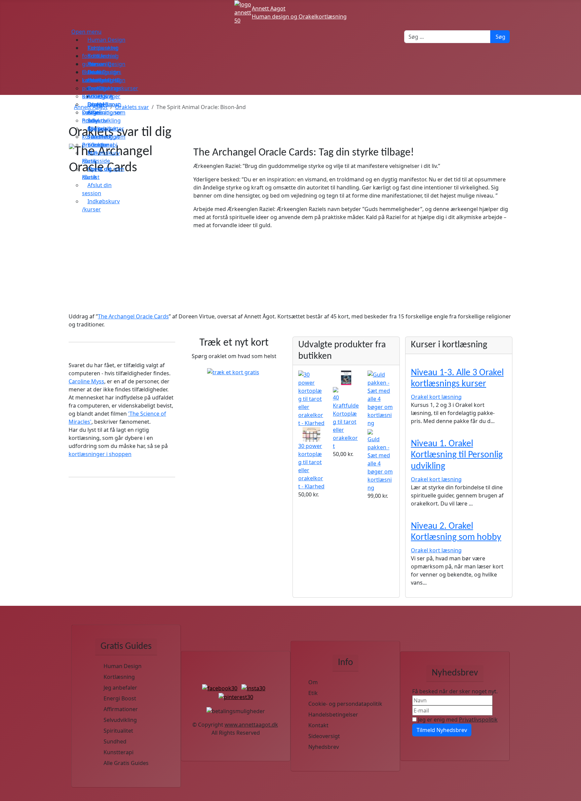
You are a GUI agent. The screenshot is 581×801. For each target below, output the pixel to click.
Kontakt (318, 725)
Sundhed (115, 741)
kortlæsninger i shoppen (100, 454)
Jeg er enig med (457, 719)
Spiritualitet (118, 730)
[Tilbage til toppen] (573, 793)
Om (313, 682)
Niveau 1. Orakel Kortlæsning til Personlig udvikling (457, 455)
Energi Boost (120, 698)
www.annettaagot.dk (251, 724)
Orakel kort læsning (436, 397)
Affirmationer (121, 709)
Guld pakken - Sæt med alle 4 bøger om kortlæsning (380, 463)
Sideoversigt (324, 736)
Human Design (123, 666)
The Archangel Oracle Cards (133, 316)
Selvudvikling (120, 720)
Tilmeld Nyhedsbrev (442, 730)
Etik (313, 693)
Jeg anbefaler (120, 687)
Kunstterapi (118, 752)
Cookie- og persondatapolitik (345, 703)
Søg (500, 36)
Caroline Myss (86, 381)
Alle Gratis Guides (126, 763)
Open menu (86, 31)
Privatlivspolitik (478, 719)
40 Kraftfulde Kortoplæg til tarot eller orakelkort (346, 422)
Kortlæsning (119, 677)
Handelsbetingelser (333, 714)
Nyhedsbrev (323, 747)
